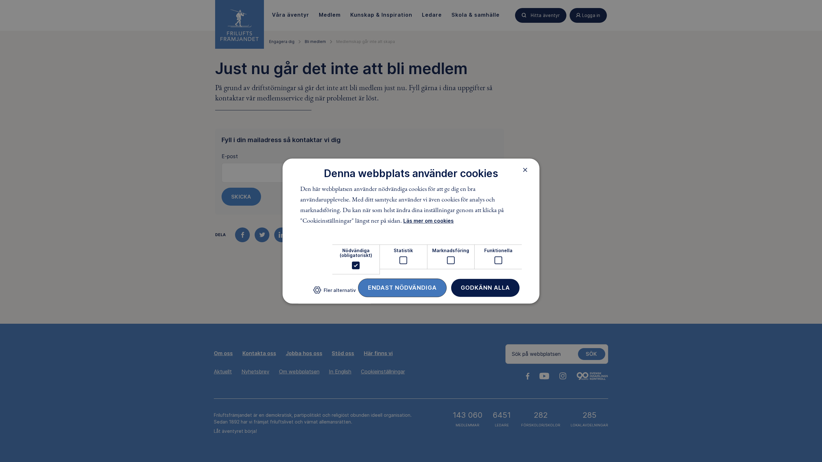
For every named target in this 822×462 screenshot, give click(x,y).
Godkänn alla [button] (485, 287)
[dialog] (411, 231)
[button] (334, 292)
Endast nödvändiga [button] (402, 287)
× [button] (525, 170)
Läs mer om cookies (428, 221)
